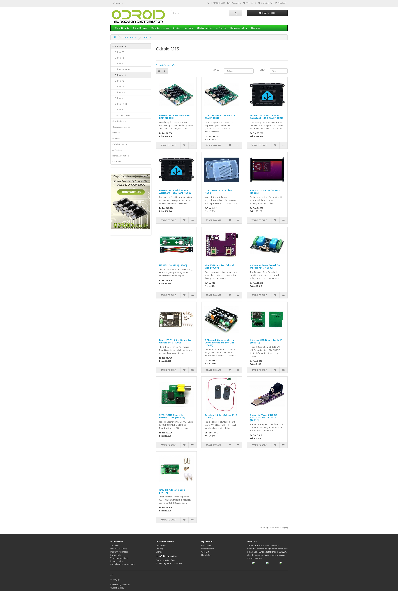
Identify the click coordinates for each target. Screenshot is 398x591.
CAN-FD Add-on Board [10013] (172, 491)
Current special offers (165, 560)
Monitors (189, 28)
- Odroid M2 (118, 63)
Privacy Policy (116, 555)
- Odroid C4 (118, 86)
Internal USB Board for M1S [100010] (266, 341)
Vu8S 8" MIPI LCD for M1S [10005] (265, 191)
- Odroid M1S (118, 75)
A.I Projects (221, 28)
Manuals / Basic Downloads (122, 564)
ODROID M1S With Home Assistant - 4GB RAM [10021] (266, 117)
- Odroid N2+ (118, 81)
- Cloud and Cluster (121, 115)
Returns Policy (116, 561)
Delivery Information (119, 552)
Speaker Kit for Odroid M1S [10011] (221, 416)
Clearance (255, 28)
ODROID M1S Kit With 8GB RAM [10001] (220, 117)
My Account (206, 545)
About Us (114, 545)
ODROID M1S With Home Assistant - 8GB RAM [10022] (175, 191)
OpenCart (125, 584)
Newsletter (206, 555)
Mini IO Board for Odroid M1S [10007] (219, 266)
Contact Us (161, 545)
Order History (207, 548)
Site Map (159, 548)
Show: (262, 70)
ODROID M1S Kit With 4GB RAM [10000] (174, 117)
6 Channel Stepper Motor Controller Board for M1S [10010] (219, 342)
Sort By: (216, 70)
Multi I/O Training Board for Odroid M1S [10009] (175, 341)
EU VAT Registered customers (169, 563)
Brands (159, 552)
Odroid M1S (148, 37)
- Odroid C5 (118, 52)
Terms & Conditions (119, 558)
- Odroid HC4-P (119, 104)
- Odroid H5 (118, 58)
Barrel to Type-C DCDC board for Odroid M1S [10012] (263, 417)
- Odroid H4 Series (121, 69)
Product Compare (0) (165, 65)
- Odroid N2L (118, 92)
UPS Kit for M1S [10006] (173, 265)
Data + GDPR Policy (118, 548)
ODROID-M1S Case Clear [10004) (219, 191)
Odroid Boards (122, 28)
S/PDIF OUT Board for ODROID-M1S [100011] (172, 416)
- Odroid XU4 (118, 109)
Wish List (205, 552)
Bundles (176, 28)
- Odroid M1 (118, 98)
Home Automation (238, 28)
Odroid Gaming (140, 28)
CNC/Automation (204, 28)
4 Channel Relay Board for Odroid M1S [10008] (265, 266)
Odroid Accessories (160, 28)
